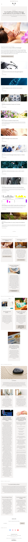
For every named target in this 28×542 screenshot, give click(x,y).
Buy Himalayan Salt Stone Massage (14, 290)
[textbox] (11, 523)
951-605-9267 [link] (12, 1)
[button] (3, 4)
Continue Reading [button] (4, 74)
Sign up (22, 523)
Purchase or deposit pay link (7, 56)
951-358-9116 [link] (15, 536)
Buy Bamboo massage (7, 256)
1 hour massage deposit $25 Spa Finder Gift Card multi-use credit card (21, 327)
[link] (14, 4)
